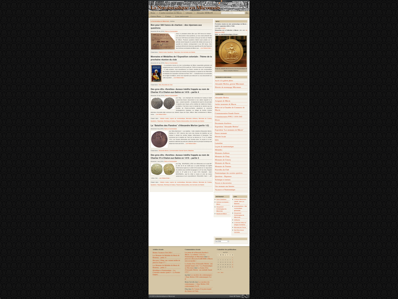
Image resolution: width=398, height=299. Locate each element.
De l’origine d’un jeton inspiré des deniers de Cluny (198, 290)
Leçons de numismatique (177, 118)
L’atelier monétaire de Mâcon (170, 13)
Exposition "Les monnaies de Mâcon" (229, 130)
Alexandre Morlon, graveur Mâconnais (229, 84)
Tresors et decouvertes (182, 121)
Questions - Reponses (173, 52)
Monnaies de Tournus (223, 166)
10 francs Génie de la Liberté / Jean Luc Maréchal (240, 201)
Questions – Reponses (223, 176)
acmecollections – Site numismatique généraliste (240, 208)
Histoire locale (163, 52)
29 (232, 267)
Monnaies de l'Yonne (240, 227)
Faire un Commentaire (171, 31)
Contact (168, 16)
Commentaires (224, 3)
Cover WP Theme (235, 296)
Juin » (222, 272)
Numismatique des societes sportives (229, 173)
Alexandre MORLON (205, 13)
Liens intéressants (182, 16)
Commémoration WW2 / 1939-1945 (228, 116)
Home (153, 13)
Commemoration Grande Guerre (178, 150)
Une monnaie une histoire (188, 52)
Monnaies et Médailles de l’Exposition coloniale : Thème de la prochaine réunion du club (181, 58)
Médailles (191, 150)
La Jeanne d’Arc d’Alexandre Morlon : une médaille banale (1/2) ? (198, 270)
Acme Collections (221, 199)
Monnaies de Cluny (222, 156)
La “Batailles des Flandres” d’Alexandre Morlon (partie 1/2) (180, 125)
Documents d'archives (223, 123)
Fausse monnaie (221, 133)
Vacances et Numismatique (225, 189)
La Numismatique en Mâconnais (160, 21)
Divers (217, 120)
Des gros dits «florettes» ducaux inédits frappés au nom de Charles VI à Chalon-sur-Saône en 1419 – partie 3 (180, 156)
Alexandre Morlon (164, 150)
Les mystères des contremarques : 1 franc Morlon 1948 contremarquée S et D (199, 277)
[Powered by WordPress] (245, 296)
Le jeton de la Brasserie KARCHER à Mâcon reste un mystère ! (199, 258)
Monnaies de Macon (222, 163)
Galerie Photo (156, 16)
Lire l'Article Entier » (206, 48)
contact (223, 28)
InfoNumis (237, 220)
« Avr (218, 272)
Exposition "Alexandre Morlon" (227, 126)
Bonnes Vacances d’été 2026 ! (163, 252)
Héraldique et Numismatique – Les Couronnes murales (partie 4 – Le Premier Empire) (166, 272)
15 (232, 262)
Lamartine (219, 143)
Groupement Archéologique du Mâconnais (221, 209)
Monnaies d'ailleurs (192, 118)
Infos (160, 85)
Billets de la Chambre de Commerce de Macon (230, 108)
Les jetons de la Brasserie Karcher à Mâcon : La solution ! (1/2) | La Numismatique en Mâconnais (196, 254)
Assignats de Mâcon (222, 101)
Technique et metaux (170, 121)
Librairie (189, 13)
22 (232, 264)
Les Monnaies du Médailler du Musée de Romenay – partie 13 (166, 266)
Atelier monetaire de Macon (225, 104)
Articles (224, 1)
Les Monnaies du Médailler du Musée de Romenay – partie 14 (166, 256)
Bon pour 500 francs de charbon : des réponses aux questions (176, 26)
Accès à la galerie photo (224, 80)
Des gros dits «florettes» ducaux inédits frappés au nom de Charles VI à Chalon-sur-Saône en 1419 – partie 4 (180, 91)
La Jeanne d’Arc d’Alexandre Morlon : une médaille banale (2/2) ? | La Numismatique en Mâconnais (199, 266)
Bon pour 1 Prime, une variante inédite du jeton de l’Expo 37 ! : (166, 261)
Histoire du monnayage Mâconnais (228, 87)
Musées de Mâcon (221, 214)
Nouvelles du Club (167, 85)
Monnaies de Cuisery (205, 118)
